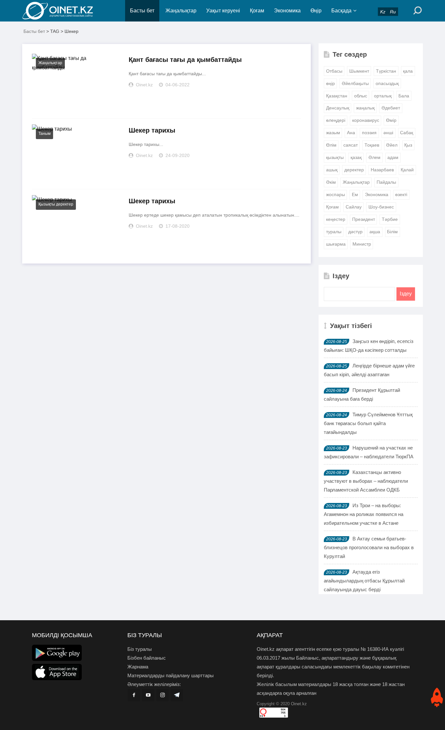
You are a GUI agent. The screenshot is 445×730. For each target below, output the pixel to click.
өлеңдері (335, 120)
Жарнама (137, 666)
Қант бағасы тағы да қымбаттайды (185, 59)
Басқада (341, 10)
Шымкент (359, 71)
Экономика (287, 10)
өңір (330, 83)
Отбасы (334, 71)
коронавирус (365, 120)
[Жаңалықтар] (63, 10)
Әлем (374, 157)
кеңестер (335, 219)
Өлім (331, 145)
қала (408, 71)
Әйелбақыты (355, 83)
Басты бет (142, 10)
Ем (355, 194)
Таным (44, 133)
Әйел (391, 145)
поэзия (369, 132)
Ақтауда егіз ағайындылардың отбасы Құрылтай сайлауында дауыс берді (364, 580)
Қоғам (257, 10)
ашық (331, 169)
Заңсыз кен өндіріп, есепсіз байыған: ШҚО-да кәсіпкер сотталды (368, 345)
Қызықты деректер (55, 204)
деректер (354, 169)
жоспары (335, 194)
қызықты (335, 157)
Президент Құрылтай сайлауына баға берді (362, 394)
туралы (333, 231)
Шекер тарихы (152, 130)
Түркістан (386, 71)
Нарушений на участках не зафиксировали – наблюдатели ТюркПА (368, 452)
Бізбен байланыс (146, 658)
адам (392, 157)
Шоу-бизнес (381, 206)
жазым (333, 132)
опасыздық (387, 83)
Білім (392, 231)
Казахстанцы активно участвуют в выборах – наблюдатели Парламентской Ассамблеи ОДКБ (366, 481)
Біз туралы (139, 649)
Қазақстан (336, 95)
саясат (350, 145)
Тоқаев (372, 145)
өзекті (401, 194)
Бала (403, 95)
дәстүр (355, 231)
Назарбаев (382, 169)
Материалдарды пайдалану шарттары (170, 675)
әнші (388, 132)
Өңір (316, 10)
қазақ (356, 157)
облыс (360, 95)
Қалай (407, 169)
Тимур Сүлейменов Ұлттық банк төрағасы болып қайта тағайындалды (368, 423)
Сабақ (406, 132)
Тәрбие (390, 219)
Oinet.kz (299, 703)
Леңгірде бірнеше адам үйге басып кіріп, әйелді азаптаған (369, 370)
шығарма (336, 244)
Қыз (408, 145)
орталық (383, 95)
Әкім (331, 182)
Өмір (391, 120)
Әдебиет (390, 107)
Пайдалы (386, 182)
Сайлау (354, 206)
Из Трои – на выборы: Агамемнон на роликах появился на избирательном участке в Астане (363, 514)
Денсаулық (337, 107)
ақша (374, 231)
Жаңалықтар (180, 10)
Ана (351, 132)
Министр (361, 244)
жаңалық (365, 107)
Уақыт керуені (223, 10)
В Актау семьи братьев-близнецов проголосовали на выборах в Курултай (369, 547)
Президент (363, 219)
